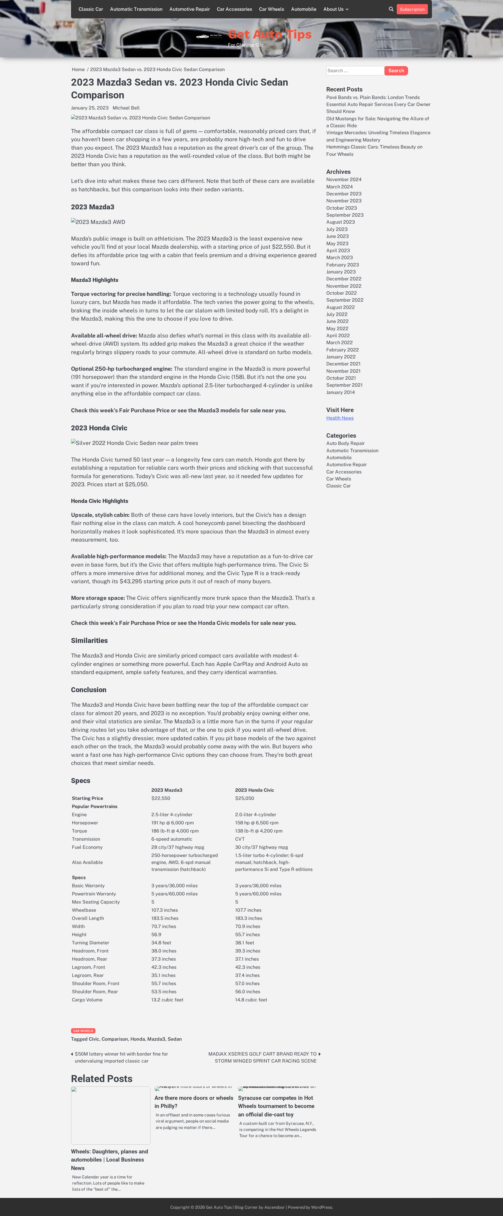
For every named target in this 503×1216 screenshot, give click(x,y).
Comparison (115, 1039)
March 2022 (339, 342)
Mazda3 (156, 1039)
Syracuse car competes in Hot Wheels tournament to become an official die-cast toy (276, 1106)
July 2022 (337, 314)
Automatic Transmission (136, 9)
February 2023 (342, 265)
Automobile (303, 9)
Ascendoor (274, 1207)
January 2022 (341, 357)
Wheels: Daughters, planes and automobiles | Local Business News (109, 1159)
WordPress (321, 1207)
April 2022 (338, 335)
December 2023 (344, 194)
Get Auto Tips (270, 34)
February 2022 (342, 350)
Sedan (175, 1039)
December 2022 (344, 279)
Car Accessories (234, 9)
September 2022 (345, 300)
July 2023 (337, 229)
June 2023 (337, 236)
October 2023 (341, 208)
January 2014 (340, 392)
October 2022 (341, 293)
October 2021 (341, 378)
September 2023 (345, 215)
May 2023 (337, 243)
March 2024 (339, 187)
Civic (94, 1039)
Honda (137, 1039)
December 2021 (343, 364)
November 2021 (343, 371)
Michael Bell (126, 108)
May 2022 (337, 328)
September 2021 (344, 385)
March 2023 (339, 257)
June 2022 (337, 321)
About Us (333, 9)
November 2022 (344, 286)
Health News (340, 418)
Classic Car (91, 9)
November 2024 (344, 179)
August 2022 (340, 307)
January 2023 (341, 272)
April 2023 (338, 250)
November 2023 (344, 201)
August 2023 (340, 222)
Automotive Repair (189, 9)
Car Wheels (271, 9)
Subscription (412, 9)
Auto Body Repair (345, 443)
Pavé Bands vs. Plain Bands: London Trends (373, 97)
